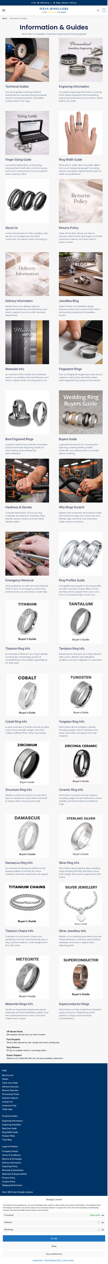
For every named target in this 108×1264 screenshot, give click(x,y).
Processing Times (10, 1094)
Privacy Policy (8, 1178)
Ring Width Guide (70, 159)
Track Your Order (10, 1083)
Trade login (7, 1109)
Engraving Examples (11, 1125)
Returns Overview (10, 1090)
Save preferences (54, 1254)
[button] (103, 10)
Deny (54, 1246)
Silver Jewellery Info (72, 931)
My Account (7, 1075)
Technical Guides (17, 86)
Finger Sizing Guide (18, 159)
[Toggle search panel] (98, 10)
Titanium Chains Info (19, 931)
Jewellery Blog (69, 301)
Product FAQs (8, 1136)
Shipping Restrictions (12, 1185)
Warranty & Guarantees (12, 1170)
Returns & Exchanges (12, 1159)
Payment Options (10, 1098)
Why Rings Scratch (71, 507)
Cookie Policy (38, 1260)
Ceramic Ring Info (71, 790)
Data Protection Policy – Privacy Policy (59, 1260)
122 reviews (61, 12)
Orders (5, 1079)
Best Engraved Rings (19, 439)
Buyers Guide (68, 439)
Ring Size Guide (9, 1128)
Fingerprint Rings (70, 369)
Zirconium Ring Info (18, 790)
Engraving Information (74, 86)
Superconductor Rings (74, 1004)
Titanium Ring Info (17, 648)
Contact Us (7, 1102)
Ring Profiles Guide (72, 580)
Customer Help (9, 1105)
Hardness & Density (18, 507)
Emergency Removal (19, 580)
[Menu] (6, 10)
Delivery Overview (10, 1087)
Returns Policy (68, 228)
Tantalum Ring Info (72, 648)
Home (4, 18)
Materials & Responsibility (14, 1174)
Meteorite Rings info (19, 1004)
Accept (54, 1238)
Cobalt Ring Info (16, 721)
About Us (11, 228)
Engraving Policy (10, 1166)
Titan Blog (7, 1140)
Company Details (10, 1151)
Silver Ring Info (69, 863)
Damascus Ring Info (19, 863)
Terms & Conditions (11, 1155)
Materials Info (14, 369)
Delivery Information (19, 301)
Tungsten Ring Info (72, 721)
